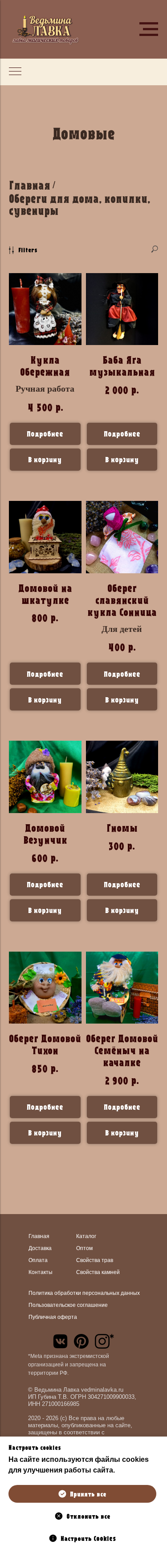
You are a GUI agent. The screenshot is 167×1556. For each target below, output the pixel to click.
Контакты (41, 1272)
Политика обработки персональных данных (84, 1293)
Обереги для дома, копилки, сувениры (79, 204)
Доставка (40, 1248)
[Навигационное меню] (148, 29)
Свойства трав (94, 1260)
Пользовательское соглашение (68, 1305)
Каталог (86, 1236)
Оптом (84, 1248)
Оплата (38, 1260)
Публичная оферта (53, 1317)
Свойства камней (98, 1272)
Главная (29, 185)
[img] (60, 1341)
